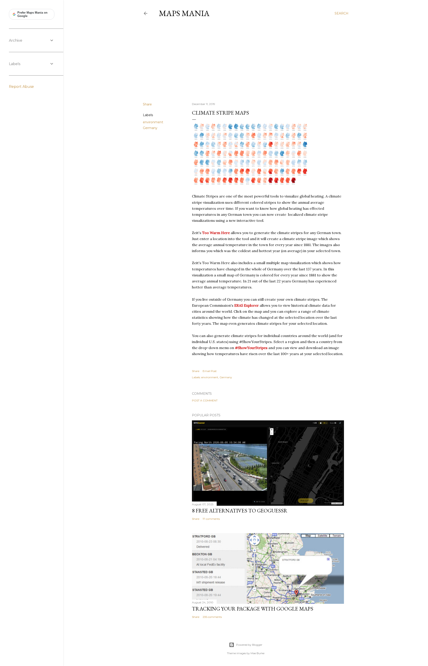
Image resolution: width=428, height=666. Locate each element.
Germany (150, 128)
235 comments (212, 617)
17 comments (211, 518)
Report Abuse (21, 86)
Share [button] (147, 104)
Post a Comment (205, 400)
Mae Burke (257, 653)
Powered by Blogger (249, 644)
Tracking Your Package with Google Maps (252, 608)
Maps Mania (184, 13)
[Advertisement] (245, 60)
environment (153, 122)
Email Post (210, 371)
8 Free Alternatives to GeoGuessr (239, 510)
